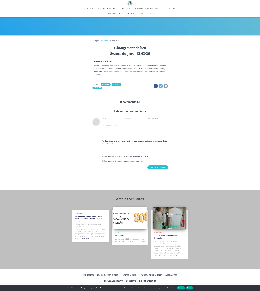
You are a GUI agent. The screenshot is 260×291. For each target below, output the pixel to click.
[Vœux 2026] (130, 218)
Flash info (105, 84)
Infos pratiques (146, 13)
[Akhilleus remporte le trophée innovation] (169, 218)
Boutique (130, 13)
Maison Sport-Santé (108, 8)
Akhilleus (88, 8)
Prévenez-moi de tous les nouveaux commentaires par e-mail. (126, 157)
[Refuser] (257, 288)
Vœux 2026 (119, 236)
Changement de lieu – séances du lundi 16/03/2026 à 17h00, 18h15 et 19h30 (88, 218)
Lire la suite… (86, 238)
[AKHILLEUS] (130, 3)
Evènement (116, 84)
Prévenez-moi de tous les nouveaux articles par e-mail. (124, 161)
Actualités (170, 8)
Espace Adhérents (114, 13)
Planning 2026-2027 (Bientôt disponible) (141, 8)
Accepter (181, 288)
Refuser (189, 288)
